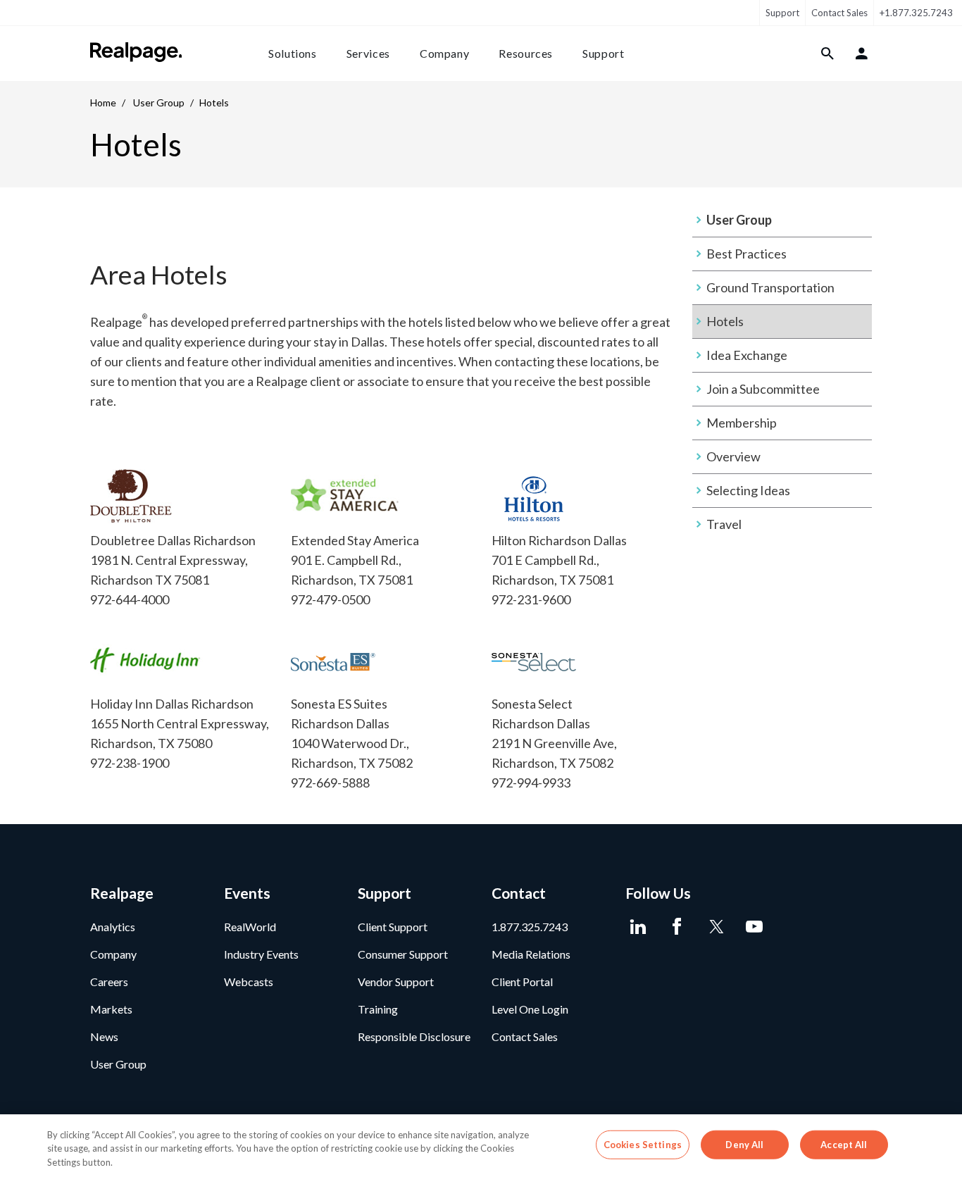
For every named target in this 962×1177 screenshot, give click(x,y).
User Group (159, 102)
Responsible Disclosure (414, 1036)
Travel (724, 524)
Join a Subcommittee (763, 389)
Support (782, 12)
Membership (741, 422)
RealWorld (250, 926)
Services (368, 53)
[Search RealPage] (827, 53)
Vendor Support (396, 981)
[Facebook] (676, 926)
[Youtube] (754, 926)
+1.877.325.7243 (916, 12)
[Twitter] (715, 926)
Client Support (392, 926)
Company (444, 53)
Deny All (744, 1144)
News (104, 1036)
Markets (111, 1009)
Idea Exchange (746, 355)
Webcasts (248, 981)
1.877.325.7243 (530, 926)
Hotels (725, 321)
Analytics (112, 926)
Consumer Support (403, 954)
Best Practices (746, 253)
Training (378, 1009)
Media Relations (531, 954)
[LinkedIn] (637, 926)
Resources (526, 53)
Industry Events (261, 954)
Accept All (843, 1144)
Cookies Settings (643, 1144)
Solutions (292, 53)
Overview (733, 456)
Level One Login (530, 1009)
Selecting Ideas (748, 490)
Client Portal (522, 981)
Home (103, 102)
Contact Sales (839, 12)
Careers (109, 981)
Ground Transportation (770, 287)
